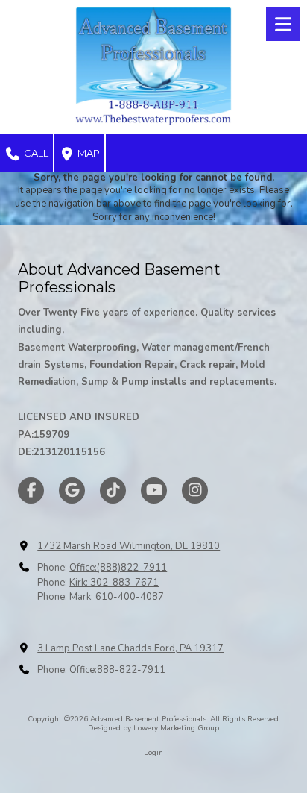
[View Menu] (283, 24)
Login (153, 752)
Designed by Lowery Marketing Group (153, 728)
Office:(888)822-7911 (118, 567)
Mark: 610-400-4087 (116, 597)
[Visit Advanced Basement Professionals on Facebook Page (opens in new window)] (31, 490)
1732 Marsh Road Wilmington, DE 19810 (128, 546)
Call (35, 153)
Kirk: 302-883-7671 (114, 582)
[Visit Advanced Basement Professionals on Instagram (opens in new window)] (195, 490)
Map (87, 153)
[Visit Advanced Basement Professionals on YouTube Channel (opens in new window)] (154, 490)
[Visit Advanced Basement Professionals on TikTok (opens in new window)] (113, 490)
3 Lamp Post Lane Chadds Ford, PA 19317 (130, 648)
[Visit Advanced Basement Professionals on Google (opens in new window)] (72, 490)
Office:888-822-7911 (117, 670)
